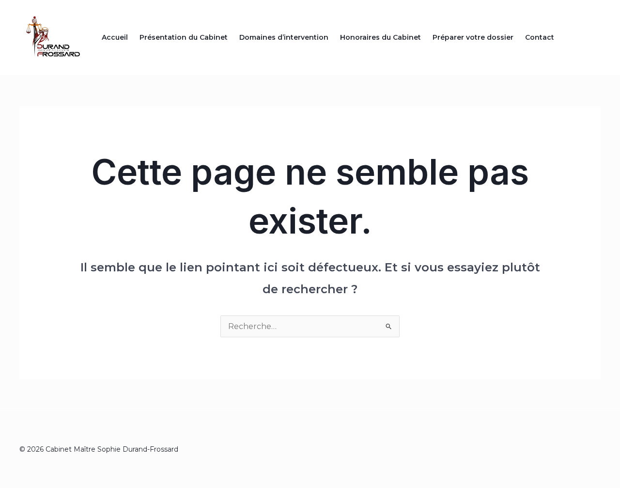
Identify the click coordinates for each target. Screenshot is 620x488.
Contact (539, 37)
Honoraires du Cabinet (380, 37)
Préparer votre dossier (473, 37)
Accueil (115, 37)
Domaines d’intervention (283, 37)
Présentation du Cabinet (184, 37)
